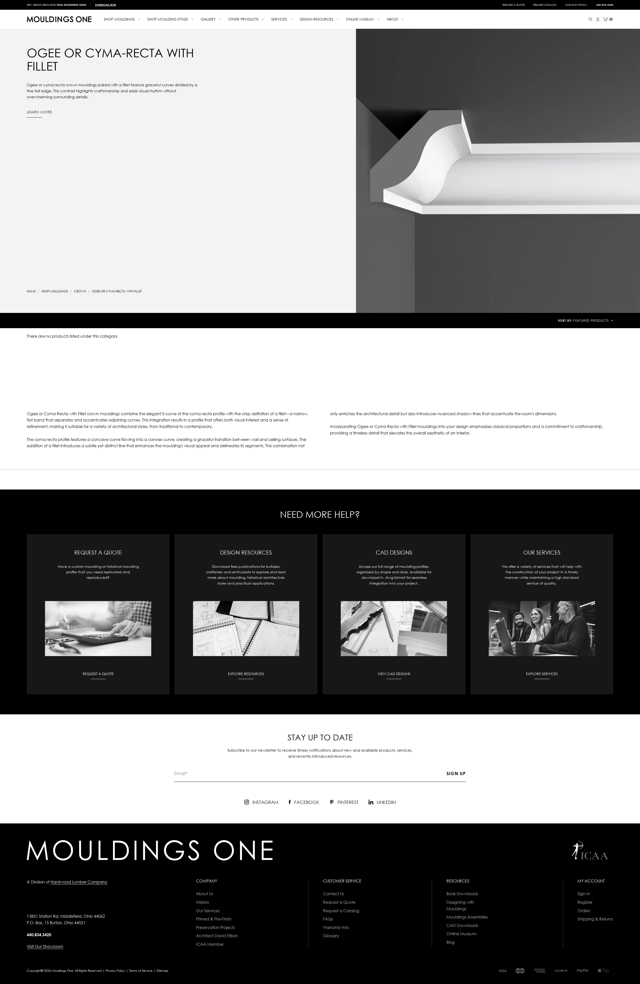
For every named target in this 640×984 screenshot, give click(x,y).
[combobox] (593, 320)
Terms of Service (140, 970)
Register (585, 902)
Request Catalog (544, 4)
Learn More (39, 112)
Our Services (208, 910)
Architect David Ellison (217, 935)
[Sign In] (598, 19)
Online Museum (461, 933)
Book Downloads (462, 893)
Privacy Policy (115, 970)
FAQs (328, 918)
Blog (450, 942)
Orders (584, 910)
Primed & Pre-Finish (214, 918)
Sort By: (565, 320)
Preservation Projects (215, 927)
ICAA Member (210, 944)
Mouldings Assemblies (467, 916)
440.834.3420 (39, 934)
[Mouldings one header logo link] (59, 19)
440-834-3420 (604, 4)
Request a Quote (513, 4)
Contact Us (333, 893)
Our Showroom (576, 4)
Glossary (331, 935)
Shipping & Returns (595, 918)
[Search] (590, 19)
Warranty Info (336, 927)
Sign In (584, 893)
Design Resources (317, 19)
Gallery (208, 19)
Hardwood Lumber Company (78, 881)
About (393, 19)
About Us (204, 893)
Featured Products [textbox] (590, 320)
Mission (202, 902)
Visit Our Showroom (45, 946)
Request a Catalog (341, 910)
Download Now (105, 4)
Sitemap (162, 970)
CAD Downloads (462, 925)
